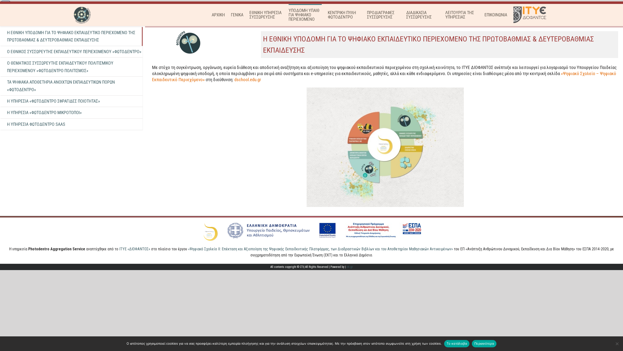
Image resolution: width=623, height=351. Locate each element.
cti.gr (350, 267)
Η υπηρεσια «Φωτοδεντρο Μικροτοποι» (44, 112)
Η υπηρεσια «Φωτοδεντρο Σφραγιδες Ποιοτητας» (53, 101)
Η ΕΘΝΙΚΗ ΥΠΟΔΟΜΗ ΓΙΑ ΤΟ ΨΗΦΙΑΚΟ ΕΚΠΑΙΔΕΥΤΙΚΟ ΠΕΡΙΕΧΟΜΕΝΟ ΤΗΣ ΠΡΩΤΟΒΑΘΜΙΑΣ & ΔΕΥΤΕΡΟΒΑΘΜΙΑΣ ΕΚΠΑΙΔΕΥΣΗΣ (71, 36)
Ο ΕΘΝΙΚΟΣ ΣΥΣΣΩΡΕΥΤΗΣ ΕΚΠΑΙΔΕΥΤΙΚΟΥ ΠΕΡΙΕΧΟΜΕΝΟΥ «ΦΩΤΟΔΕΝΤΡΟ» (74, 51)
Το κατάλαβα (457, 343)
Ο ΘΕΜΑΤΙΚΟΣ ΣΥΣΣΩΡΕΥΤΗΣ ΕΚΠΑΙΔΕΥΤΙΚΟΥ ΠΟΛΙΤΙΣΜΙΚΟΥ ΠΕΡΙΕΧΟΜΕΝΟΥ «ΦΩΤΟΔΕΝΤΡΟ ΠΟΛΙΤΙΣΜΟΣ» (60, 66)
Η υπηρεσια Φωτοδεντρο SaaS (36, 124)
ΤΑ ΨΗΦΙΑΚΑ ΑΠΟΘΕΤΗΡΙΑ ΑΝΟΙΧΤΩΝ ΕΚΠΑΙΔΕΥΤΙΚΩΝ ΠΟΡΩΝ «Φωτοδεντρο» (61, 85)
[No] (616, 343)
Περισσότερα (484, 343)
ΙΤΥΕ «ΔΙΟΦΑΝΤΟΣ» (134, 249)
